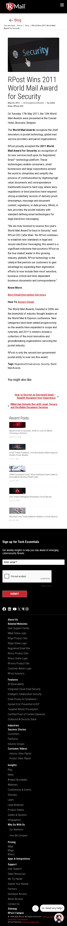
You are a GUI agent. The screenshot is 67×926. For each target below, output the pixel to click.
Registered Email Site (19, 648)
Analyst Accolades (17, 779)
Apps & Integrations (19, 858)
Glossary (12, 794)
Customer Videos (17, 748)
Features (13, 679)
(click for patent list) (30, 922)
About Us (13, 619)
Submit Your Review (18, 883)
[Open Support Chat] (59, 918)
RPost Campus (16, 912)
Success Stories (17, 729)
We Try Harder (15, 878)
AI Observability (16, 684)
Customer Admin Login (19, 668)
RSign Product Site (17, 638)
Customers (13, 733)
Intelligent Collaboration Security (24, 694)
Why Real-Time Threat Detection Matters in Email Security (33, 516)
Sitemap (12, 908)
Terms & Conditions (50, 917)
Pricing (12, 842)
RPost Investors (16, 673)
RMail (10, 846)
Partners (12, 888)
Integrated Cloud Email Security (24, 689)
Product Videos (16, 809)
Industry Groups (16, 744)
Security (45, 364)
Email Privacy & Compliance (22, 699)
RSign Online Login (17, 643)
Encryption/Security (35, 103)
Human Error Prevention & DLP (24, 704)
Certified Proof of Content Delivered (26, 714)
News (10, 774)
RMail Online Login (17, 633)
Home (19, 26)
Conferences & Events (19, 789)
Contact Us (14, 904)
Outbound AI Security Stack (22, 719)
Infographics (14, 819)
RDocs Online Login (18, 658)
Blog (17, 20)
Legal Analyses (16, 804)
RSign (11, 850)
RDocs (11, 854)
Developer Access (17, 893)
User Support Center (18, 628)
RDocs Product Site (18, 653)
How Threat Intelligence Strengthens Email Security (30, 497)
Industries (13, 725)
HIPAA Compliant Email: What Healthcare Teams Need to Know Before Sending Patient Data (33, 475)
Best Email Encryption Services (27, 294)
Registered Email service (27, 364)
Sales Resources (17, 873)
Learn (11, 799)
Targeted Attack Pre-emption (23, 709)
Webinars (13, 784)
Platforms (13, 738)
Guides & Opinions (17, 814)
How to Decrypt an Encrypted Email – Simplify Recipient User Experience (35, 396)
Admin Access (15, 899)
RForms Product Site (18, 663)
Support (12, 864)
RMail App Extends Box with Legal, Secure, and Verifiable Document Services (34, 406)
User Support (15, 868)
